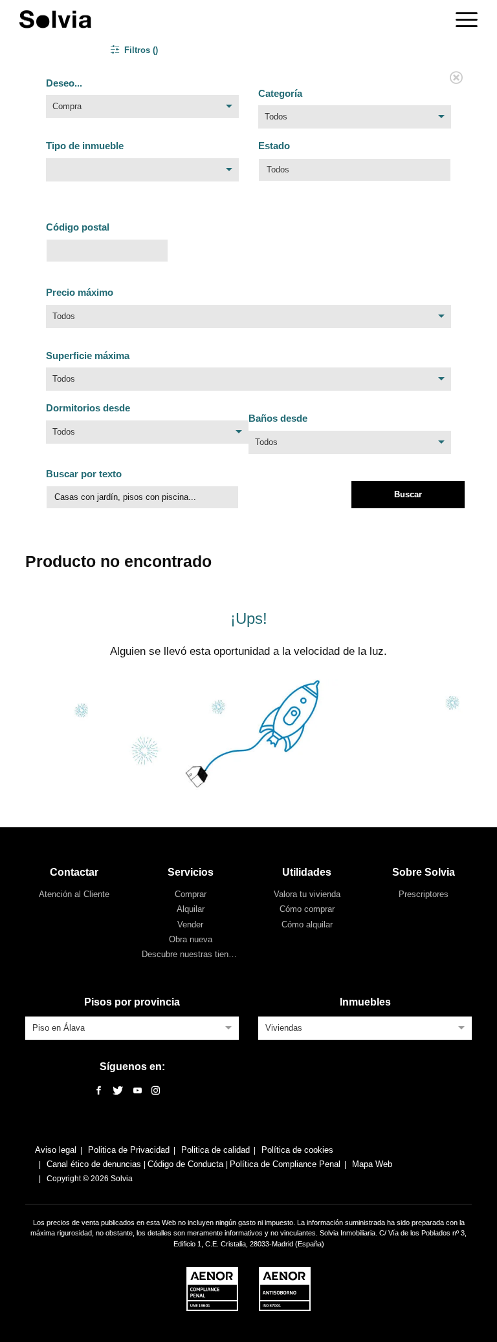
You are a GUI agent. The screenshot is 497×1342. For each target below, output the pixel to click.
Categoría (280, 93)
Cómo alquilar (307, 924)
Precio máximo (79, 292)
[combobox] (142, 109)
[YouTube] (137, 1091)
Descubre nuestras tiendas (192, 954)
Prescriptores (423, 894)
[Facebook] (98, 1091)
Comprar (190, 894)
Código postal (77, 227)
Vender (190, 924)
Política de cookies (297, 1150)
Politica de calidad (215, 1150)
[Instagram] (155, 1091)
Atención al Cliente (74, 894)
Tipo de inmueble (85, 145)
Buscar (408, 494)
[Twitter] (118, 1091)
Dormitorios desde (88, 407)
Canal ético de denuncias (95, 1164)
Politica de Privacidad (129, 1150)
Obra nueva (190, 939)
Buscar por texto (84, 473)
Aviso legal (55, 1150)
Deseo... (64, 82)
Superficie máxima (87, 355)
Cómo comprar (307, 909)
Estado (274, 145)
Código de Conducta (187, 1164)
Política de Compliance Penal (285, 1164)
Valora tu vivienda (307, 894)
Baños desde (277, 418)
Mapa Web (372, 1164)
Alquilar (190, 909)
